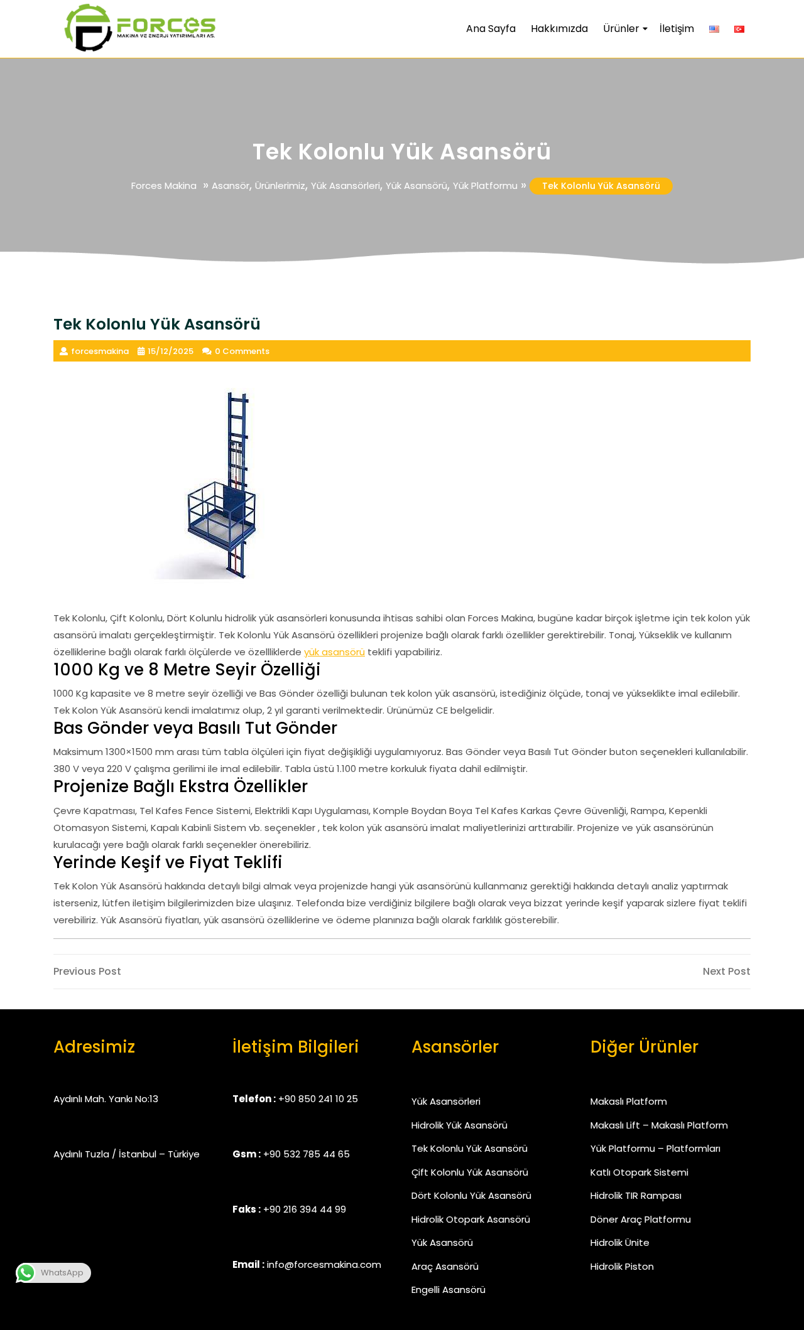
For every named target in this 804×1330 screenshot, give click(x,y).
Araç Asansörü (445, 1266)
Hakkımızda (559, 28)
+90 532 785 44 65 (306, 1154)
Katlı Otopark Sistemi (639, 1172)
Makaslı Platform (628, 1101)
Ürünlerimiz (280, 185)
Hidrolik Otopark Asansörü (470, 1219)
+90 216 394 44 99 (304, 1209)
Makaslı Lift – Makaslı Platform (659, 1125)
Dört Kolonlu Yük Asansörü (471, 1195)
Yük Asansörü (416, 185)
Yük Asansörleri (345, 185)
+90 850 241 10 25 (318, 1098)
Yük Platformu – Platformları (655, 1148)
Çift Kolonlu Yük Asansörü (469, 1172)
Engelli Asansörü (448, 1289)
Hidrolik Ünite (619, 1242)
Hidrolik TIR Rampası (636, 1195)
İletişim (677, 28)
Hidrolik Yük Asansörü (459, 1125)
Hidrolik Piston (622, 1266)
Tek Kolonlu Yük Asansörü (469, 1148)
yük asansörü (334, 651)
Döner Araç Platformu (640, 1219)
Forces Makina (164, 185)
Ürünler (621, 28)
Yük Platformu (485, 185)
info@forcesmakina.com (324, 1264)
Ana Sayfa (491, 28)
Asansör (230, 185)
